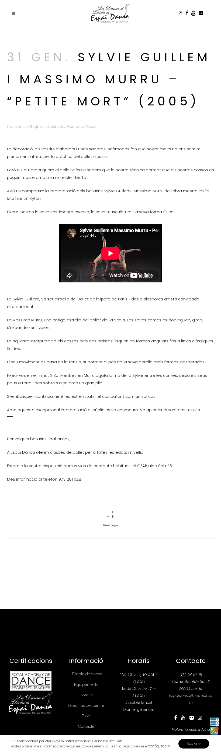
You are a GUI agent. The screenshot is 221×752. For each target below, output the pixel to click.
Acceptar (194, 744)
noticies (52, 126)
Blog (86, 716)
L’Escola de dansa (86, 674)
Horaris (86, 695)
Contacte (86, 726)
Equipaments (86, 684)
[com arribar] (214, 730)
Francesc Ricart (81, 126)
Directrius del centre (86, 705)
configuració (159, 746)
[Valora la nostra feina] (214, 721)
